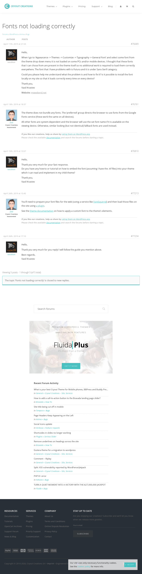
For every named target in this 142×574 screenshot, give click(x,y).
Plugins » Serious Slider (46, 436)
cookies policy (84, 566)
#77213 (135, 193)
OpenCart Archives (13, 526)
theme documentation (41, 210)
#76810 (135, 151)
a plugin (40, 205)
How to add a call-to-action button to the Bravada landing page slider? (67, 398)
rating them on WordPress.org (76, 134)
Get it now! (71, 366)
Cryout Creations (22, 6)
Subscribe (83, 534)
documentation (53, 137)
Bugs (28, 34)
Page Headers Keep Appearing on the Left (53, 415)
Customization (32, 536)
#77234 (135, 236)
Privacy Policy (51, 531)
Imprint (50, 563)
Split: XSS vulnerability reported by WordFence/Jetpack (60, 467)
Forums (5, 34)
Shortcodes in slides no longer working (52, 432)
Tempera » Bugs (43, 410)
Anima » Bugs (42, 419)
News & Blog (10, 536)
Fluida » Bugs (42, 488)
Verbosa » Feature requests (48, 428)
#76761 (135, 104)
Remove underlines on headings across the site (56, 441)
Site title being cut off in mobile (49, 406)
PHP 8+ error (40, 476)
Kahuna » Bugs (42, 480)
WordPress (14, 34)
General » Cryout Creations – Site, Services (54, 393)
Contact (48, 536)
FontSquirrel (99, 201)
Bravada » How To (44, 402)
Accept (130, 565)
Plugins (29, 521)
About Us (49, 516)
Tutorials (8, 521)
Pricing (29, 526)
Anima (22, 34)
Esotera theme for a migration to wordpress (55, 450)
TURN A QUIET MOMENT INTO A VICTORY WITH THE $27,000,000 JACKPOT (70, 484)
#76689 (135, 44)
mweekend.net (38, 92)
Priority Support (33, 531)
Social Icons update (43, 424)
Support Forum (11, 531)
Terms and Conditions (55, 521)
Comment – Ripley (42, 458)
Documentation (11, 516)
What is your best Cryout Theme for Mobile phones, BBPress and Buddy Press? (71, 389)
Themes (29, 516)
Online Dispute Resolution (57, 526)
